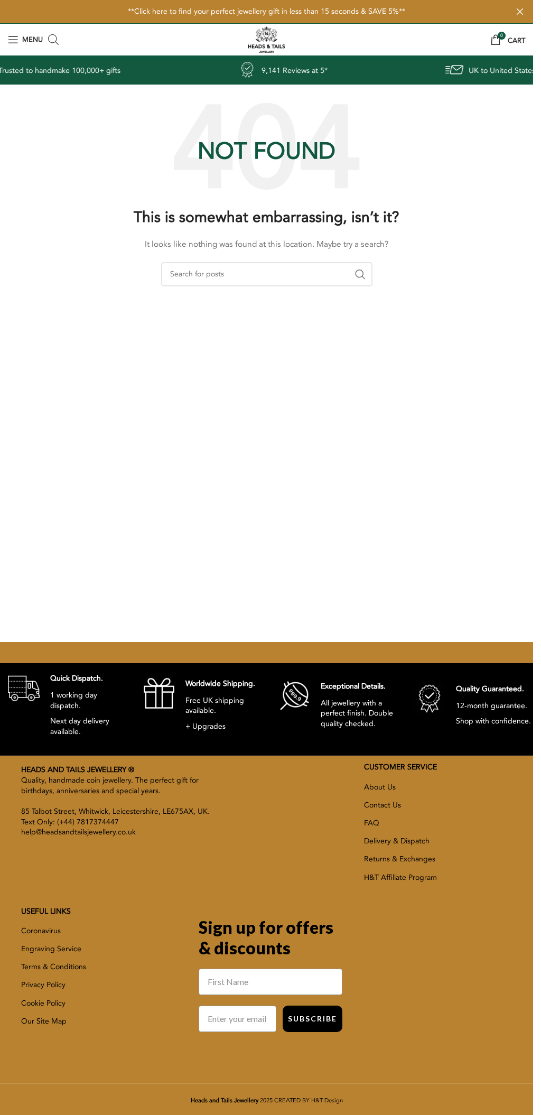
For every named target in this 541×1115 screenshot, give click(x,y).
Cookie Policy (43, 1003)
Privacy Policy (43, 985)
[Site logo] (266, 39)
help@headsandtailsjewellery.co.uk (78, 832)
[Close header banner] (520, 11)
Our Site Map (44, 1021)
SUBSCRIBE (312, 1018)
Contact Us (382, 805)
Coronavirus (41, 931)
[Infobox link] (67, 704)
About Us (380, 787)
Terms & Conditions (53, 967)
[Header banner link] (266, 11)
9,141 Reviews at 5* (270, 71)
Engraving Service (51, 949)
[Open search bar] (53, 39)
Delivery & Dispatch (397, 841)
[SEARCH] (360, 274)
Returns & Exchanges (399, 859)
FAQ (371, 823)
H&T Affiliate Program (400, 877)
